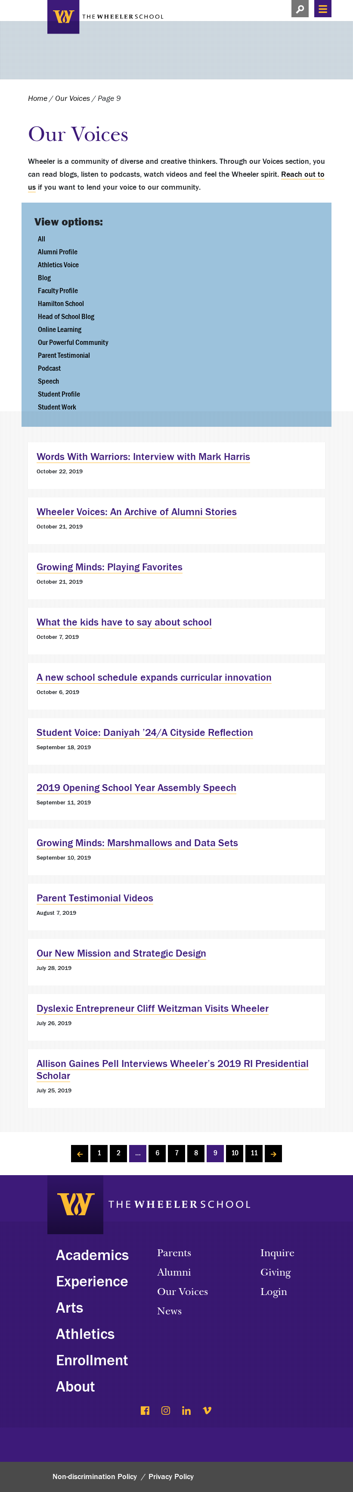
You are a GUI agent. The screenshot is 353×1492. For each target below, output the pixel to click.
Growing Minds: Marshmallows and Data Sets (137, 843)
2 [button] (119, 1152)
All (41, 239)
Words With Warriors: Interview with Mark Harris (143, 457)
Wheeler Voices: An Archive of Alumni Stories (137, 512)
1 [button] (99, 1152)
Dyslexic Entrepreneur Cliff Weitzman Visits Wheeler (153, 1008)
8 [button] (196, 1152)
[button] (300, 8)
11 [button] (254, 1152)
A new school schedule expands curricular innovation (154, 677)
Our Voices (72, 98)
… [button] (138, 1152)
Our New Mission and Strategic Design (121, 953)
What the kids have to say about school (124, 622)
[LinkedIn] (187, 1411)
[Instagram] (166, 1411)
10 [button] (234, 1152)
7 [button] (177, 1152)
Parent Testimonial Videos (95, 898)
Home (37, 98)
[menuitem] (176, 252)
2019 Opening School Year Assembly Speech (136, 788)
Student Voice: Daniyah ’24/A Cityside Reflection (145, 732)
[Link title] (105, 15)
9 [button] (215, 1152)
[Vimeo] (208, 1411)
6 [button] (157, 1152)
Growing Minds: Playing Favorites (110, 567)
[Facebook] (146, 1411)
